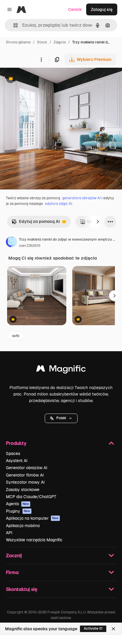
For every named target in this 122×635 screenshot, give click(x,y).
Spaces (13, 453)
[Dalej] (97, 222)
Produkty (16, 443)
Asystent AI (17, 460)
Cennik (75, 9)
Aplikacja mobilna (23, 525)
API (9, 532)
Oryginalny (41, 79)
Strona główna (18, 42)
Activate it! (93, 628)
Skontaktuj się (21, 589)
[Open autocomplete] (13, 25)
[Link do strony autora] (11, 242)
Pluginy (18, 511)
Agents (17, 503)
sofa (15, 335)
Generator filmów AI (25, 475)
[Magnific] (61, 370)
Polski (61, 418)
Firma (12, 572)
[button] (61, 418)
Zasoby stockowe (22, 489)
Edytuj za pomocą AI (36, 223)
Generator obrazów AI (26, 467)
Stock (42, 42)
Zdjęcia (60, 42)
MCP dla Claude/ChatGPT (31, 496)
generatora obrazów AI (81, 198)
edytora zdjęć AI (58, 203)
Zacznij (14, 555)
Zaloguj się (102, 9)
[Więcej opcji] (41, 59)
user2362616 (29, 245)
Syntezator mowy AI (25, 482)
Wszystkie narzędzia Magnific (34, 539)
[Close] (113, 628)
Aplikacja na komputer (32, 518)
